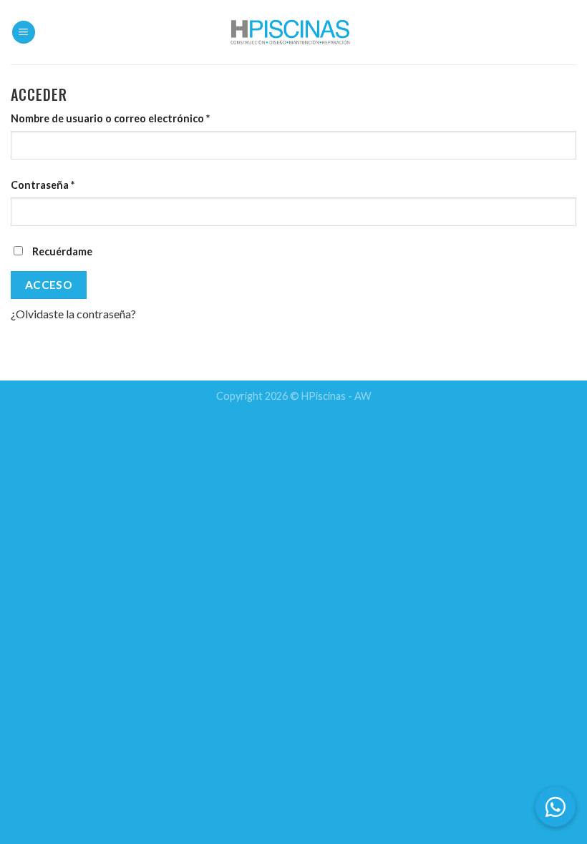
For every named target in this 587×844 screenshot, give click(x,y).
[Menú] (23, 32)
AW (363, 396)
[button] (555, 807)
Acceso (49, 284)
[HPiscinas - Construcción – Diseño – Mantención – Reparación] (293, 32)
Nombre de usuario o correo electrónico (110, 118)
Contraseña (42, 185)
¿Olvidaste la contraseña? (73, 313)
